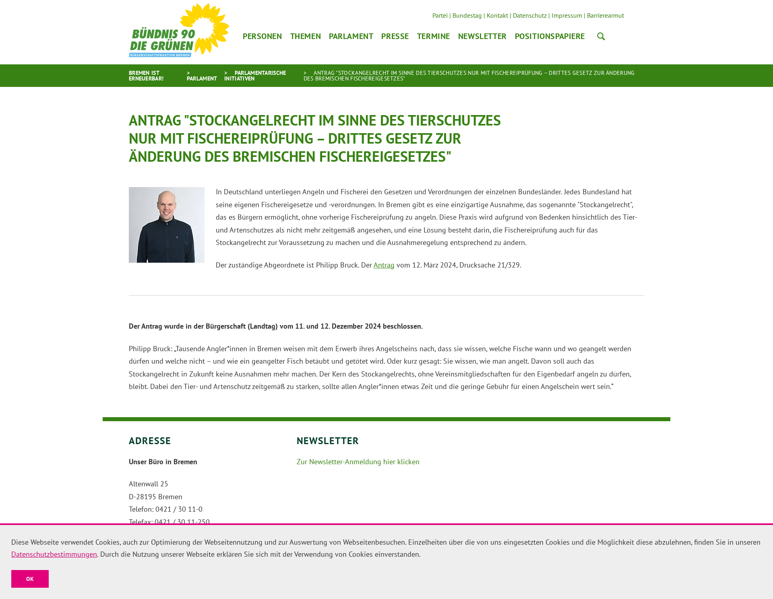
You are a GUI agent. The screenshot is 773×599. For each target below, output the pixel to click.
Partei (440, 15)
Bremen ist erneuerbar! (146, 75)
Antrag (384, 265)
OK (30, 579)
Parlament (351, 36)
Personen (262, 36)
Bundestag (467, 15)
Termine (433, 36)
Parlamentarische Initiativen (255, 75)
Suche (601, 36)
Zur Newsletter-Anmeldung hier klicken (358, 461)
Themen (305, 36)
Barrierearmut (605, 15)
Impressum (567, 15)
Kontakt (497, 15)
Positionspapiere (550, 36)
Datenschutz (530, 15)
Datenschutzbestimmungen (54, 554)
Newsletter (482, 36)
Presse (395, 36)
